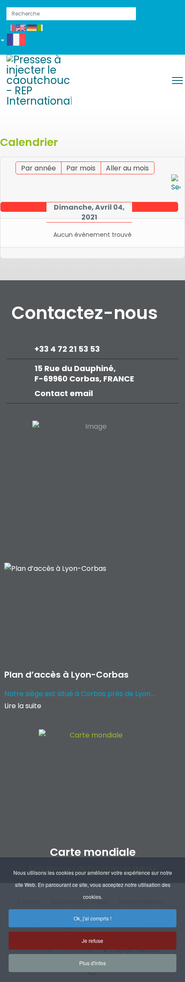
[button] (16, 41)
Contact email (64, 393)
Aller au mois (127, 168)
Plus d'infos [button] (92, 963)
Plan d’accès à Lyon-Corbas (66, 675)
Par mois (81, 168)
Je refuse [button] (92, 940)
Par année (38, 168)
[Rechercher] (175, 183)
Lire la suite (22, 706)
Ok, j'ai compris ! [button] (92, 918)
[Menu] (177, 80)
